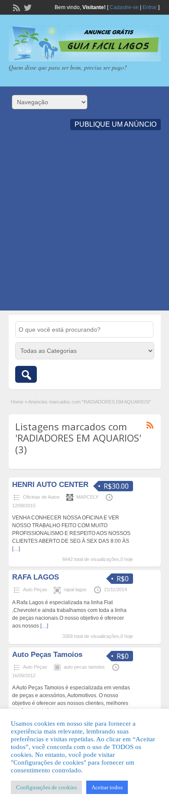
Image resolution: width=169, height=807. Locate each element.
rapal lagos (75, 589)
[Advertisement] (84, 226)
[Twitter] (26, 6)
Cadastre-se (124, 7)
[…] (16, 549)
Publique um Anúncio (115, 124)
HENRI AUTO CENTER (50, 484)
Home (17, 401)
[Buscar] (26, 374)
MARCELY (87, 497)
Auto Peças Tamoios (47, 654)
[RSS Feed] (15, 6)
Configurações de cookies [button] (46, 787)
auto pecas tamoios (84, 666)
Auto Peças (35, 589)
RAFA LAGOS (35, 577)
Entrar (150, 7)
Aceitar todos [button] (107, 787)
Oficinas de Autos (41, 497)
